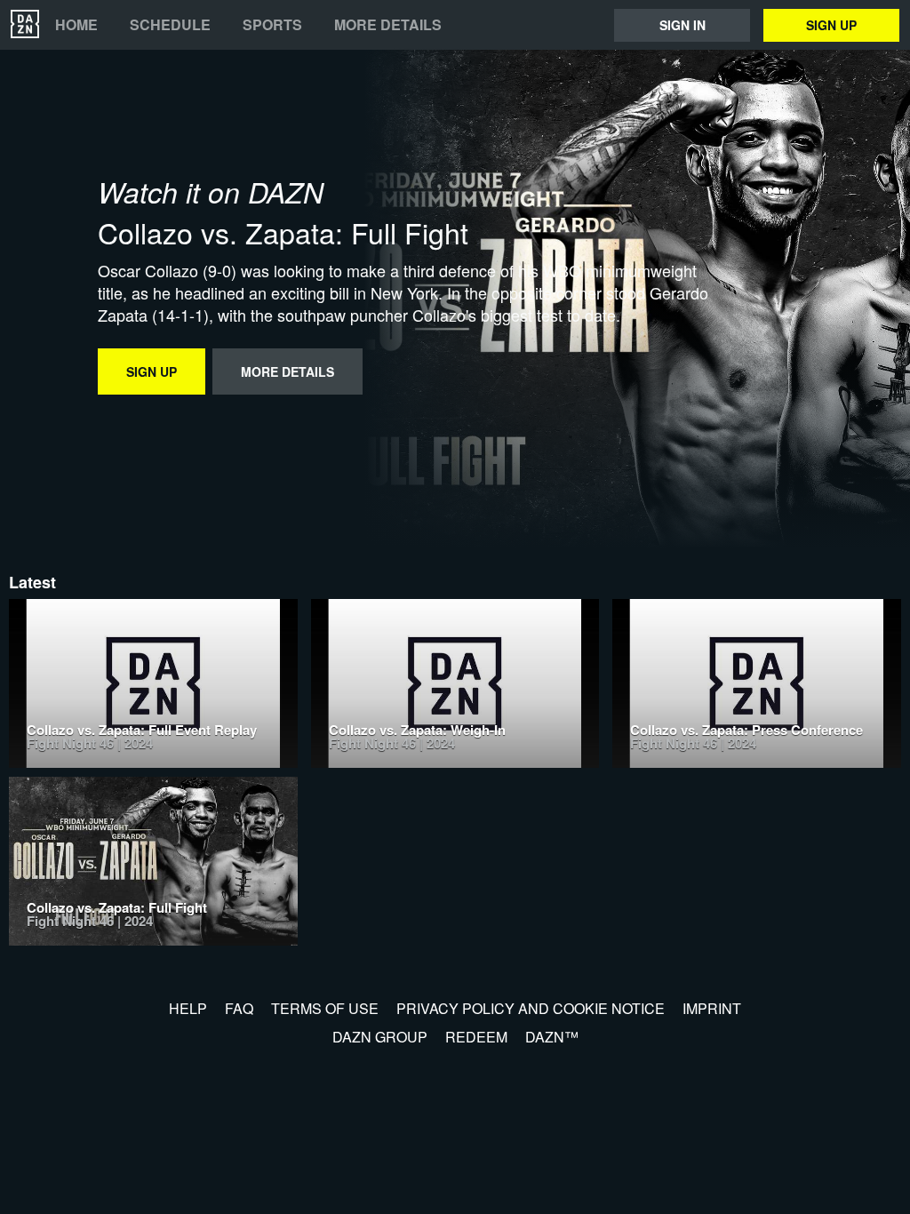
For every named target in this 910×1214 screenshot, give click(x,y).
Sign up (831, 25)
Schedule (170, 25)
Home (76, 25)
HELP (188, 1008)
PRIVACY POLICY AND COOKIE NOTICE (530, 1008)
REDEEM (476, 1036)
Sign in (682, 25)
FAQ (239, 1008)
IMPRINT (711, 1008)
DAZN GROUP (379, 1036)
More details (388, 25)
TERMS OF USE (325, 1008)
